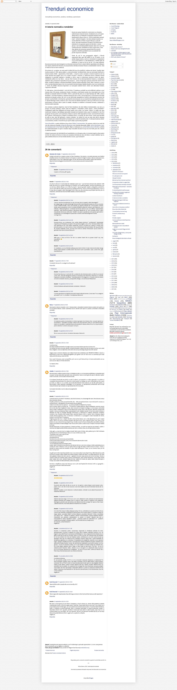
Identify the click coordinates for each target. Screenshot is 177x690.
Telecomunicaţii (115, 119)
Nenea (51, 305)
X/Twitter (113, 30)
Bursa (112, 85)
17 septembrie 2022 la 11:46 (61, 181)
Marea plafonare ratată (118, 223)
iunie (114, 245)
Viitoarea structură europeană (119, 173)
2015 (112, 271)
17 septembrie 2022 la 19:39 (60, 305)
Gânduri (113, 76)
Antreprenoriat (115, 132)
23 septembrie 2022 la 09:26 (66, 508)
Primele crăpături (116, 218)
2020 (112, 261)
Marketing (113, 129)
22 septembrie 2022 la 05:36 (66, 483)
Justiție (112, 136)
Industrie (113, 99)
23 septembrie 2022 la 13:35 (61, 601)
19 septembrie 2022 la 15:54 (65, 591)
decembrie (115, 163)
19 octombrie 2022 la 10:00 (66, 556)
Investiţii (113, 87)
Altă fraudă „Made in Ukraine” (118, 57)
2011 (112, 280)
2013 (112, 276)
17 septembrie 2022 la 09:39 (68, 154)
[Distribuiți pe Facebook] (52, 144)
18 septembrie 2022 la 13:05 (66, 291)
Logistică (113, 142)
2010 (112, 282)
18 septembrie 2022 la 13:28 (61, 343)
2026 (112, 152)
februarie (115, 254)
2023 (112, 159)
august (114, 241)
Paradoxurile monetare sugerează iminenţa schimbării (121, 193)
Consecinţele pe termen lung (119, 211)
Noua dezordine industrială (119, 209)
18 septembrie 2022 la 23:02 (66, 235)
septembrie (116, 169)
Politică (113, 74)
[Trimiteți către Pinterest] (54, 144)
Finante (113, 82)
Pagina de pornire (74, 650)
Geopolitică (114, 78)
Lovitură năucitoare (117, 195)
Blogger (91, 678)
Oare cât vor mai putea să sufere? (120, 207)
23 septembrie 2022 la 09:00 (66, 496)
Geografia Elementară (67, 125)
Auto (112, 106)
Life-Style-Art (114, 138)
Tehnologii (114, 116)
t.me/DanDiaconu (84, 647)
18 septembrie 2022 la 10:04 (66, 284)
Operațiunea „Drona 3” (117, 47)
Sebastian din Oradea (55, 154)
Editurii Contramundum (79, 123)
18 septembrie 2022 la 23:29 (66, 246)
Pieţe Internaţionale (116, 80)
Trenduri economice (69, 9)
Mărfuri (113, 102)
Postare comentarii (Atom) (59, 653)
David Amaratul (53, 582)
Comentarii (115, 67)
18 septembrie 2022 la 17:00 (61, 371)
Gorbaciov (115, 236)
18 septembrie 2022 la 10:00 (66, 271)
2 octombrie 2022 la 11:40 (65, 528)
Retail (112, 104)
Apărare (113, 131)
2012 (112, 278)
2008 (112, 287)
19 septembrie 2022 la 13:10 (61, 396)
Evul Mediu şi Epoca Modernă (92, 127)
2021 (112, 259)
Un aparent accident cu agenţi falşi (121, 182)
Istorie (112, 112)
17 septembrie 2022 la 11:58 (61, 261)
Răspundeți (52, 163)
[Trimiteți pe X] (50, 144)
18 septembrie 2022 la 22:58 (66, 220)
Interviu (113, 140)
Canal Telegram (115, 28)
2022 (112, 161)
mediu (112, 146)
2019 (112, 263)
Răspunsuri (54, 166)
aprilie (114, 249)
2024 (112, 157)
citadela (52, 371)
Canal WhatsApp (115, 26)
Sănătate (113, 97)
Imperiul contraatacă (117, 171)
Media (112, 114)
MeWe (112, 33)
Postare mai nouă (50, 650)
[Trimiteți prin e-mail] (47, 144)
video (112, 93)
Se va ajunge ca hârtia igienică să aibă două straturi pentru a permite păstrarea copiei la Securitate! (121, 54)
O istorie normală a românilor (120, 198)
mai (114, 247)
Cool (112, 134)
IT (111, 89)
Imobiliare (113, 100)
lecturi (112, 110)
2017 (112, 267)
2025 (112, 155)
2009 (112, 284)
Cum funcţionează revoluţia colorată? (121, 184)
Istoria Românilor (50, 123)
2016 (112, 269)
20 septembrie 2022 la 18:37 (66, 475)
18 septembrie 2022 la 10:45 (66, 169)
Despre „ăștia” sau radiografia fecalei (120, 48)
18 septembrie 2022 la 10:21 (66, 331)
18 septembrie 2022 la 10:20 (66, 319)
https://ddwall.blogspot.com (117, 40)
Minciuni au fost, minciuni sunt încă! (121, 180)
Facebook (113, 31)
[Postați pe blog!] (48, 144)
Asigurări (113, 121)
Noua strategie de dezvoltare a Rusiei (121, 238)
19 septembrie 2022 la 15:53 (65, 582)
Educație (113, 144)
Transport (113, 117)
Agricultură (114, 108)
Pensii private (114, 123)
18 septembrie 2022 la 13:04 (66, 200)
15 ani (114, 215)
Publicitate (113, 127)
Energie (113, 95)
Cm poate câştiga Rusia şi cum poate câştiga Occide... (121, 233)
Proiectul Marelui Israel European (120, 190)
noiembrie (115, 165)
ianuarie (115, 256)
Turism (113, 125)
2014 (112, 274)
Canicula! (113, 50)
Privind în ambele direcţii (118, 213)
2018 (112, 265)
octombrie (115, 167)
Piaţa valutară (114, 91)
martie (114, 251)
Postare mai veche (99, 650)
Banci (112, 84)
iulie (114, 243)
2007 (112, 289)
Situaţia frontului (116, 178)
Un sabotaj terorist (117, 176)
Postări (114, 64)
